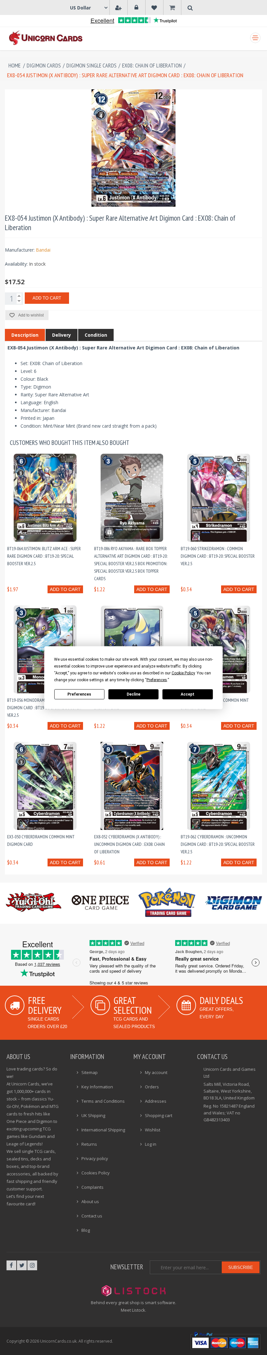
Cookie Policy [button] (183, 672)
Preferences (79, 694)
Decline (133, 694)
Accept (187, 694)
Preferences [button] (157, 679)
